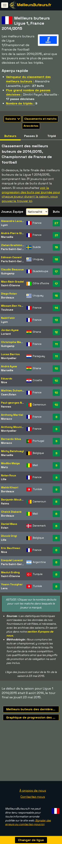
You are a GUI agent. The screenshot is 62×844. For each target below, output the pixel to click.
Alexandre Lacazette (15, 221)
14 (56, 308)
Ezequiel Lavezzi (12, 560)
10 (56, 368)
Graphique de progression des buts (32, 717)
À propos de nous (32, 790)
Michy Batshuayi (12, 451)
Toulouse (7, 309)
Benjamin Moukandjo (15, 499)
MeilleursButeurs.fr (34, 4)
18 (56, 259)
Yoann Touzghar (12, 584)
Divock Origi (9, 536)
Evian (12, 394)
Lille (3, 479)
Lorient (6, 334)
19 (56, 247)
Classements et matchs (40, 119)
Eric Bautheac (10, 548)
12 (56, 332)
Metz (4, 467)
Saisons (11, 119)
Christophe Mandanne (16, 342)
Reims (5, 503)
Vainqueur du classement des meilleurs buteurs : (28, 79)
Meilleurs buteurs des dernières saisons (32, 709)
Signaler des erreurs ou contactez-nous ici (28, 822)
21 (56, 235)
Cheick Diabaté (11, 512)
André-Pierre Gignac (14, 233)
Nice (4, 382)
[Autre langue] (55, 810)
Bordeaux (7, 297)
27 (56, 223)
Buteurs (10, 136)
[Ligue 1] (48, 43)
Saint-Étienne (10, 285)
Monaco (6, 419)
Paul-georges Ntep (14, 402)
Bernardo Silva (11, 439)
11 (56, 344)
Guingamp (7, 273)
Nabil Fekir (8, 318)
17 (56, 271)
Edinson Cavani (11, 257)
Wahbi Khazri (9, 487)
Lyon (4, 225)
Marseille (7, 237)
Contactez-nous (32, 797)
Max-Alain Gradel (12, 281)
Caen (4, 394)
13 (56, 320)
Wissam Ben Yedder (14, 306)
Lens (4, 588)
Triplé (51, 136)
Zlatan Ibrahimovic (13, 245)
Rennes (6, 406)
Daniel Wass (9, 524)
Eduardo (6, 378)
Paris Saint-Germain (14, 249)
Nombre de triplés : (20, 103)
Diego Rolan (9, 293)
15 (56, 296)
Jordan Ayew (10, 330)
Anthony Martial (12, 415)
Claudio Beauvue (12, 269)
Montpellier (9, 358)
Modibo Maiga (10, 463)
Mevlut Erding (10, 572)
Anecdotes (31, 126)
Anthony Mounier (12, 427)
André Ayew (9, 366)
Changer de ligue (31, 840)
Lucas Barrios (10, 354)
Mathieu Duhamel (13, 390)
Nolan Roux (8, 475)
